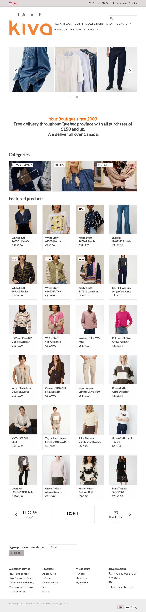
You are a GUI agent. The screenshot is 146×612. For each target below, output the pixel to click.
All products (49, 573)
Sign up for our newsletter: (27, 547)
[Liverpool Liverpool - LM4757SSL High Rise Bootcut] (123, 219)
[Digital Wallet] (130, 607)
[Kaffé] (116, 514)
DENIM (79, 23)
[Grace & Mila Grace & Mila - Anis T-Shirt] (123, 419)
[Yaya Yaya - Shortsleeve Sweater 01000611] (56, 419)
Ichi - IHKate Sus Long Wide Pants (121, 289)
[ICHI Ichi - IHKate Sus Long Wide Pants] (123, 269)
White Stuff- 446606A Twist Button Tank (53, 289)
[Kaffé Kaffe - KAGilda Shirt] (23, 419)
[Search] (111, 18)
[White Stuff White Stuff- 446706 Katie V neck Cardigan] (23, 219)
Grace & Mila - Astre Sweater (120, 390)
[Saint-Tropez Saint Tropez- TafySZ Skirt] (123, 470)
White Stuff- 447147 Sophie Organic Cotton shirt (87, 239)
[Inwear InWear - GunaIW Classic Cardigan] (23, 319)
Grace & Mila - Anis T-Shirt (122, 440)
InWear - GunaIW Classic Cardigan (22, 340)
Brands (93, 29)
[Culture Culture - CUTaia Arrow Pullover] (123, 319)
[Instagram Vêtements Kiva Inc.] (134, 547)
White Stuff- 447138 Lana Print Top (89, 289)
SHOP (109, 23)
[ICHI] (73, 514)
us (10, 3)
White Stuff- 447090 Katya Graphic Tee (53, 239)
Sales (45, 586)
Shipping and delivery (20, 578)
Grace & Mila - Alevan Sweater (54, 490)
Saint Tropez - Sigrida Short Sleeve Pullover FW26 (90, 440)
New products (50, 582)
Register (80, 573)
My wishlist (82, 582)
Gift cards (77, 29)
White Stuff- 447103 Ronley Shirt (20, 289)
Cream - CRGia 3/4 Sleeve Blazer (55, 390)
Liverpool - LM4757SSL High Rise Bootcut (121, 239)
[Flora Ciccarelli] (30, 514)
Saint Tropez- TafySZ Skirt (119, 490)
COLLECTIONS (94, 23)
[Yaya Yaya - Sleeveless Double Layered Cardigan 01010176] (23, 369)
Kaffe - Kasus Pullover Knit (86, 490)
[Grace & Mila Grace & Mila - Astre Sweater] (123, 369)
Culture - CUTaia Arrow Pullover (121, 340)
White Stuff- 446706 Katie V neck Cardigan (20, 239)
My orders (81, 578)
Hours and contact (19, 573)
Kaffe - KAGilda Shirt (20, 440)
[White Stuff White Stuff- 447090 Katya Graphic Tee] (56, 219)
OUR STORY (123, 23)
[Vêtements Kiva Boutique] (31, 24)
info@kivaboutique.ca (121, 586)
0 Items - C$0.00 (101, 3)
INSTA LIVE (60, 29)
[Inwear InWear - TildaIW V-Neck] (90, 319)
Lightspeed (63, 603)
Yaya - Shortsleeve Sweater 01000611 (56, 440)
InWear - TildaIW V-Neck (90, 340)
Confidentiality (17, 591)
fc (15, 3)
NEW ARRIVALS (63, 23)
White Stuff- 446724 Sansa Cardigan (53, 340)
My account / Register (126, 3)
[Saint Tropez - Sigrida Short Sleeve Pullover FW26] (90, 419)
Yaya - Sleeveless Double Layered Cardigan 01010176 (23, 390)
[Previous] (16, 70)
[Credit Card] (120, 607)
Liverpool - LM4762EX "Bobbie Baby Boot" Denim (22, 490)
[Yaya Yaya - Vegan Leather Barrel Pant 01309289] (90, 369)
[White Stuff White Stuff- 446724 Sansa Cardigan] (56, 319)
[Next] (130, 70)
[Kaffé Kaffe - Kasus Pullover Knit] (90, 470)
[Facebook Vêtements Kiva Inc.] (128, 547)
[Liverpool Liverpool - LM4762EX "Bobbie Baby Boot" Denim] (23, 470)
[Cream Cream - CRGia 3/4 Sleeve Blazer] (56, 369)
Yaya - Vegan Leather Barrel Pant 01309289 (89, 390)
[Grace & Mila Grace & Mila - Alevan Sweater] (56, 470)
